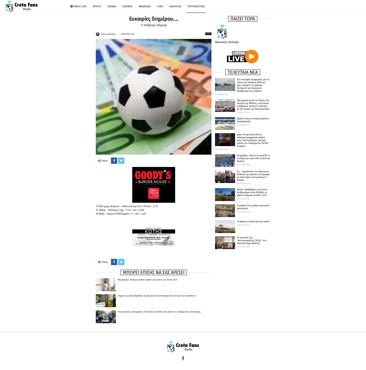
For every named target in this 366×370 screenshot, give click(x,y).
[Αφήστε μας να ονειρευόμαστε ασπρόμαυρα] (225, 123)
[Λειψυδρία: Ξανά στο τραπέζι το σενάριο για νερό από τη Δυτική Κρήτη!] (225, 160)
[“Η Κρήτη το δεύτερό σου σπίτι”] (225, 226)
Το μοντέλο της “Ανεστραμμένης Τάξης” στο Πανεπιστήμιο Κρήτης (251, 240)
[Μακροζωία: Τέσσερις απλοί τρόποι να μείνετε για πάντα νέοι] (106, 284)
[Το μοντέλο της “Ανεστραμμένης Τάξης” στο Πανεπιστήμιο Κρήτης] (225, 242)
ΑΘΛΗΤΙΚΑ (175, 6)
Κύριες (208, 34)
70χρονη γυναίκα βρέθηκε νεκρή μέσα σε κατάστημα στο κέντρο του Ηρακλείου (157, 295)
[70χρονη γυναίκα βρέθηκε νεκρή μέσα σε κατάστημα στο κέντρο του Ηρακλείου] (106, 300)
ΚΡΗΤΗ (97, 6)
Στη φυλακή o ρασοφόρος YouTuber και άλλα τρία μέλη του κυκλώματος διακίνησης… (160, 311)
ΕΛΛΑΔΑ (112, 6)
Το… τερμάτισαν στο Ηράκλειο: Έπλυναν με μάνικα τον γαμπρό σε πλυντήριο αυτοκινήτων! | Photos (253, 175)
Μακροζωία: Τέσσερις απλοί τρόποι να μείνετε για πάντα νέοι (147, 279)
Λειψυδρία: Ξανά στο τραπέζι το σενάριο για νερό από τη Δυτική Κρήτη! (253, 158)
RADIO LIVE (80, 6)
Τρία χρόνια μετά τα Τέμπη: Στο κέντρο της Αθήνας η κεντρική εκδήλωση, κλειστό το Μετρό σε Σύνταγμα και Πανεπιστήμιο (253, 104)
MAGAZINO (145, 6)
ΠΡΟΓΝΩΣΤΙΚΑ (196, 6)
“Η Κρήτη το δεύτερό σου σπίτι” (253, 221)
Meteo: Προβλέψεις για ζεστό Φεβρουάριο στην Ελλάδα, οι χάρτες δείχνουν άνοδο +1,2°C (252, 192)
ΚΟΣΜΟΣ (128, 6)
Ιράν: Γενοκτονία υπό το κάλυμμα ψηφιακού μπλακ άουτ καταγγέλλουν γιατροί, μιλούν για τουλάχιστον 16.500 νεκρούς (252, 140)
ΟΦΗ (160, 6)
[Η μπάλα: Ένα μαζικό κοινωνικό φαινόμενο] (225, 210)
